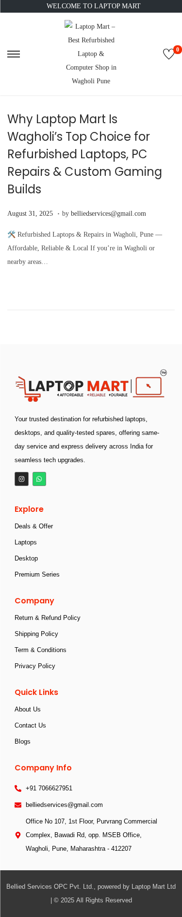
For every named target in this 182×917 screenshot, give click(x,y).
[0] (169, 54)
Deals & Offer (34, 526)
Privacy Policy (35, 666)
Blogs (23, 741)
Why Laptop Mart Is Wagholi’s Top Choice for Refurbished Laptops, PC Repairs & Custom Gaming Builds (84, 154)
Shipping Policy (36, 633)
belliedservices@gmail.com (108, 213)
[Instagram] (22, 479)
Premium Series (37, 574)
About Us (28, 709)
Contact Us (30, 725)
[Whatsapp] (40, 479)
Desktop (26, 558)
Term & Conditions (40, 650)
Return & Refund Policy (48, 617)
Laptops (26, 542)
